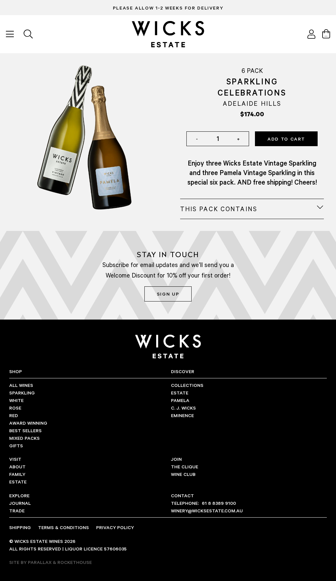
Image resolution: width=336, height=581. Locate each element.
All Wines (21, 385)
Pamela (180, 400)
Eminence (182, 415)
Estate (179, 392)
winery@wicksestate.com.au (207, 510)
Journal (20, 503)
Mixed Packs (24, 438)
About (17, 466)
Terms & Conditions (63, 527)
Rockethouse (74, 562)
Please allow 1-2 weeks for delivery (168, 8)
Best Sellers (25, 430)
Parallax (40, 562)
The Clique (184, 466)
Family (17, 474)
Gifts (16, 445)
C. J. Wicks (183, 408)
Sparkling (22, 392)
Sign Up (168, 294)
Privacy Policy (115, 527)
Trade (17, 510)
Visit (15, 459)
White (16, 400)
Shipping (20, 527)
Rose (15, 408)
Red (13, 415)
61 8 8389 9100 (203, 503)
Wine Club (183, 474)
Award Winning (28, 423)
